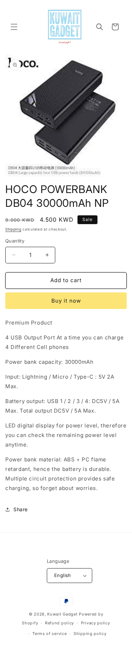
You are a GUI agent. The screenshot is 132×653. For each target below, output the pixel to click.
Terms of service (49, 633)
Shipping (13, 229)
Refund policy (59, 622)
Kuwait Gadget (62, 614)
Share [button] (20, 509)
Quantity (14, 241)
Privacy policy (95, 622)
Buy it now (66, 300)
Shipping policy (90, 633)
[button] (14, 27)
